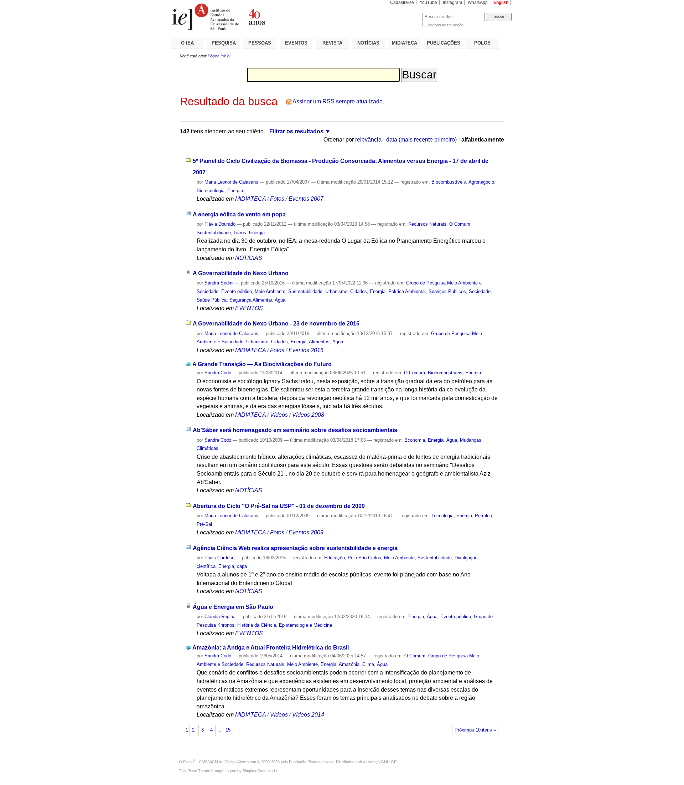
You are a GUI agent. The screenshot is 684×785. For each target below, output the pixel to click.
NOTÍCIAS (368, 43)
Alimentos (319, 341)
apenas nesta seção (445, 25)
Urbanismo (336, 291)
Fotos (277, 199)
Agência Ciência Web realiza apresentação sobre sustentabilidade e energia (295, 548)
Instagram (452, 2)
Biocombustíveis (448, 182)
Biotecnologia (210, 190)
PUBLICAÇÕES (443, 43)
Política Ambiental (407, 291)
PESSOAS (259, 43)
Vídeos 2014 (308, 715)
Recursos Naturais (427, 224)
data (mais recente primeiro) (421, 140)
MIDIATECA (404, 43)
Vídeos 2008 (308, 415)
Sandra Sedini (218, 283)
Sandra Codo (217, 372)
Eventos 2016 (306, 350)
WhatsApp (478, 2)
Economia (414, 440)
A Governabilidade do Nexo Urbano (241, 273)
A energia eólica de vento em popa (239, 214)
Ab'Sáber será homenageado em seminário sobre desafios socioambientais (295, 430)
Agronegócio (481, 182)
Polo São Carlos (364, 557)
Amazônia (349, 664)
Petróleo (483, 515)
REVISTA (332, 43)
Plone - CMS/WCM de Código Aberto (216, 762)
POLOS (482, 43)
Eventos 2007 (306, 199)
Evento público (236, 291)
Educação (334, 557)
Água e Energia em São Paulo (233, 607)
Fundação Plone (303, 762)
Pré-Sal (204, 524)
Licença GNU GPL (382, 762)
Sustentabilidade (214, 232)
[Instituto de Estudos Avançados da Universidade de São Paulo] (256, 17)
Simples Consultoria (260, 771)
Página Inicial (219, 56)
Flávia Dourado (219, 224)
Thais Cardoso (219, 557)
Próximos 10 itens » (475, 730)
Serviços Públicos (447, 291)
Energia (235, 190)
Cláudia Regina (219, 616)
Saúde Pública (212, 300)
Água (280, 300)
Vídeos (279, 415)
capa (242, 566)
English (500, 2)
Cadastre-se (402, 2)
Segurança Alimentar (250, 300)
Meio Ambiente (270, 291)
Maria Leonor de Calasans (231, 182)
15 (228, 730)
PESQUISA (224, 43)
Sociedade (480, 291)
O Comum (459, 224)
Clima (368, 664)
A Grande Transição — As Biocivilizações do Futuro (262, 364)
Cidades (358, 291)
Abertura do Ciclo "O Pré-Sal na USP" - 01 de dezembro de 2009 (279, 506)
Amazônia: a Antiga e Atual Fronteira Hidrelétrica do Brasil (270, 648)
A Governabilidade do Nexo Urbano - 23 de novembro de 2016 (276, 323)
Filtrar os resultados (296, 131)
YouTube (428, 2)
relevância (368, 140)
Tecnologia (442, 515)
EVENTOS (296, 43)
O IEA (187, 43)
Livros (240, 232)
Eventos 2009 (306, 532)
